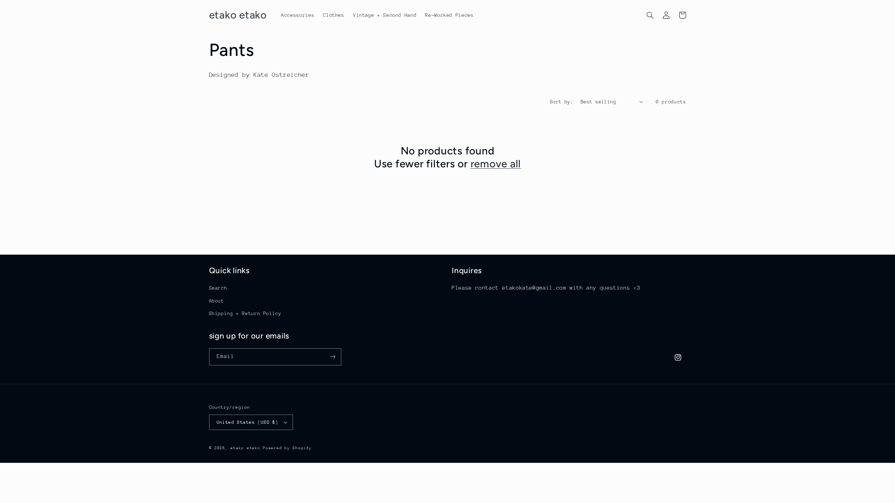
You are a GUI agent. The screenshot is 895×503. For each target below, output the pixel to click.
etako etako (245, 448)
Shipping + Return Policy (245, 313)
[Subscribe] (332, 356)
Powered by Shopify (287, 448)
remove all (496, 163)
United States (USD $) (248, 422)
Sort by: (561, 101)
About (216, 301)
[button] (650, 15)
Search (218, 288)
